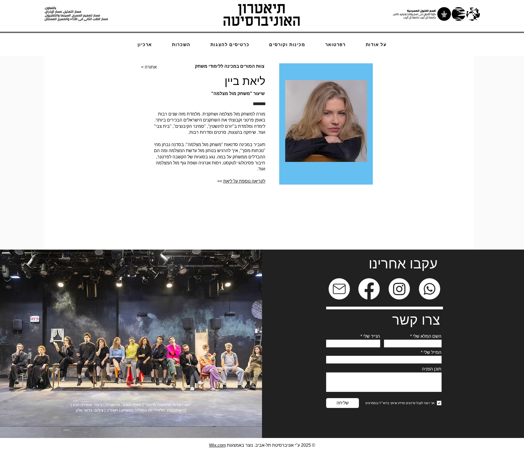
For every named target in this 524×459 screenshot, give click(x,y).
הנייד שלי (371, 336)
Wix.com (217, 445)
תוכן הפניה (431, 369)
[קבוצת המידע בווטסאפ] (429, 289)
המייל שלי (432, 352)
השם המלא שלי (427, 336)
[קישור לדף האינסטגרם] (399, 289)
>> (241, 181)
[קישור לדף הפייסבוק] (369, 289)
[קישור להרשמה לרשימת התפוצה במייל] (339, 289)
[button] (287, 45)
